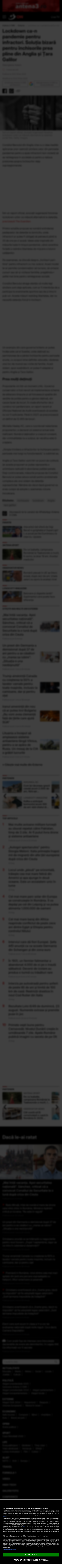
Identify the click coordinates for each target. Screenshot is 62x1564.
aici (24, 1526)
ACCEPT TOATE (31, 1554)
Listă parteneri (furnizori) (10, 1549)
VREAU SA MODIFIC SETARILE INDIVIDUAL (31, 1560)
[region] (31, 1531)
